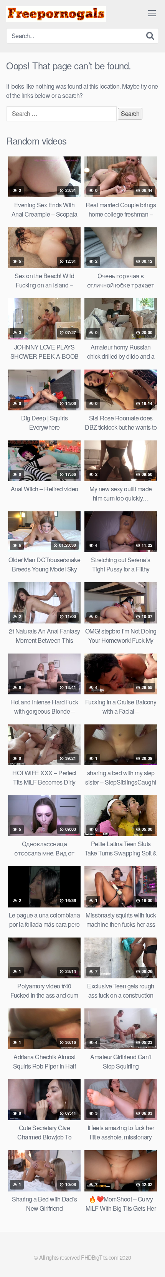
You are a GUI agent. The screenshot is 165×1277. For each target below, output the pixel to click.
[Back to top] (151, 1260)
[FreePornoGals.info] (56, 14)
